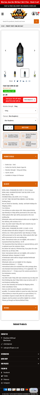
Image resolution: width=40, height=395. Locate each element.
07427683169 (8, 344)
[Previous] (5, 50)
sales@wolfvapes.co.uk (11, 348)
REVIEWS (6, 308)
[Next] (34, 50)
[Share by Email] (29, 81)
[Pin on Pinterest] (20, 81)
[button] (37, 14)
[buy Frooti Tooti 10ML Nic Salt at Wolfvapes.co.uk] (15, 73)
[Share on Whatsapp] (26, 81)
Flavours (10, 116)
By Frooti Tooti (7, 88)
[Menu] (2, 14)
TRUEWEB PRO (34, 394)
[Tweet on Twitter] (17, 81)
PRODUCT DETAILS (9, 156)
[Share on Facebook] (14, 81)
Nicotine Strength (10, 106)
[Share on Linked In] (23, 81)
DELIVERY (6, 184)
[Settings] (33, 14)
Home (2, 26)
